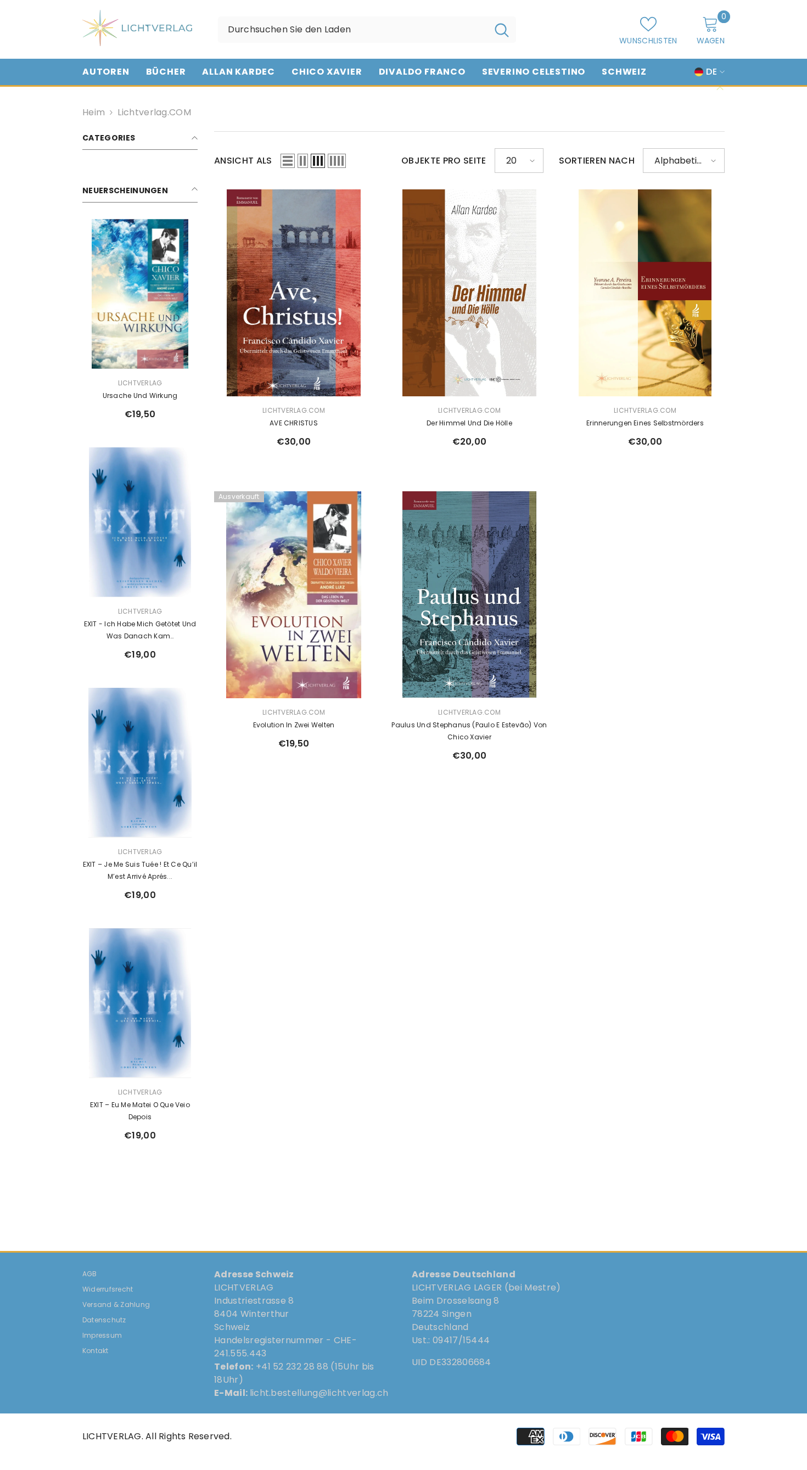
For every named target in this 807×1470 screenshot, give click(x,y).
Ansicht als (243, 160)
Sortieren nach (597, 160)
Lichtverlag (140, 383)
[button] (288, 161)
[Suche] (367, 29)
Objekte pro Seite (443, 160)
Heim (93, 112)
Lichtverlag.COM (154, 112)
